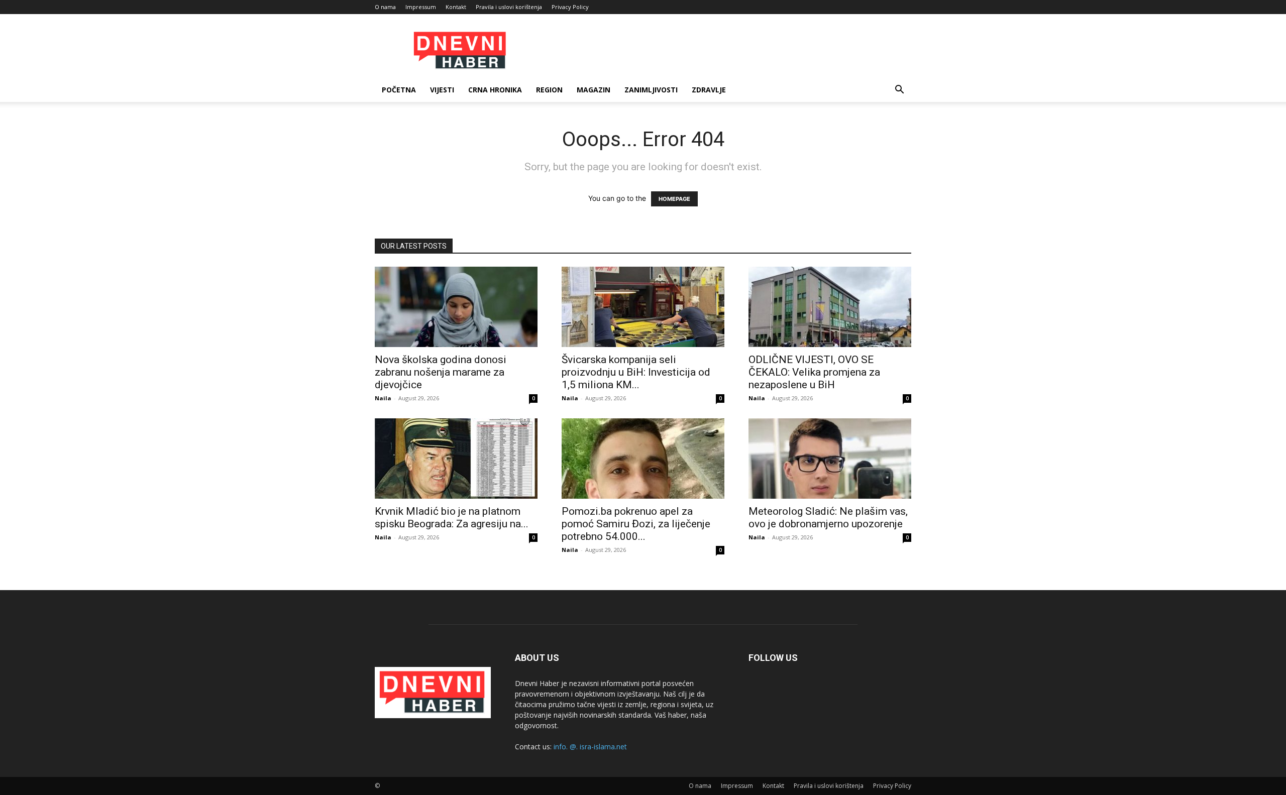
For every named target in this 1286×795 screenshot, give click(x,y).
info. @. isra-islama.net (590, 746)
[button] (899, 90)
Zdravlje (709, 89)
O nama (385, 7)
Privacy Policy (570, 7)
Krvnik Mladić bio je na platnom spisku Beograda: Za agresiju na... (451, 517)
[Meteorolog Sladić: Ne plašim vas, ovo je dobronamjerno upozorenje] (829, 458)
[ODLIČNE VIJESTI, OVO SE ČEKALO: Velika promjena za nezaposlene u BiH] (829, 307)
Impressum (420, 7)
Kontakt (456, 7)
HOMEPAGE (674, 198)
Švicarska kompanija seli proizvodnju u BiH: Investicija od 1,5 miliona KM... (636, 372)
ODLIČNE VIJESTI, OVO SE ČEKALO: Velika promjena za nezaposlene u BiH (814, 372)
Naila (383, 398)
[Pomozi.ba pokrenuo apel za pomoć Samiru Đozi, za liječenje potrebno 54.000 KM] (643, 458)
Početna (399, 89)
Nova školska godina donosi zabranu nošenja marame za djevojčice (440, 372)
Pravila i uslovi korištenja (509, 7)
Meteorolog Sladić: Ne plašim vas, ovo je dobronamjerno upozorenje (828, 517)
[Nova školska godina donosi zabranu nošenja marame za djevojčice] (456, 307)
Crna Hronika (495, 89)
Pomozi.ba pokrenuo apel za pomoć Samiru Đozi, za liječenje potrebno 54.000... (636, 523)
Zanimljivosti (651, 89)
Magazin (593, 89)
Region (549, 89)
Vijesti (442, 89)
